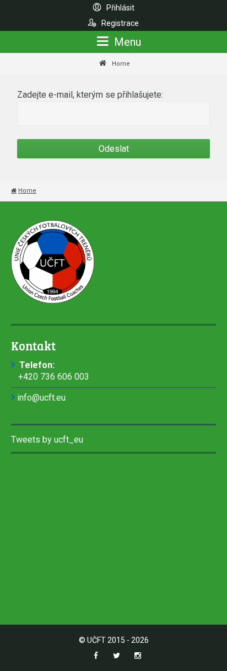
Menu (126, 42)
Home (121, 63)
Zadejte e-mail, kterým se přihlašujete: (90, 94)
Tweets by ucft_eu (47, 439)
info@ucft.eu (41, 397)
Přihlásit (119, 7)
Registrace (119, 23)
